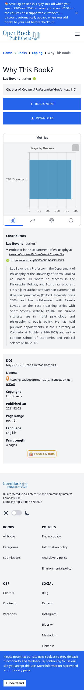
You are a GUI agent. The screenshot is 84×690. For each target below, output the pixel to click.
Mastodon (49, 635)
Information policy (55, 547)
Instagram (49, 614)
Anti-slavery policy (54, 557)
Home (7, 53)
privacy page (21, 670)
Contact (8, 593)
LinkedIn (48, 646)
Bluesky (47, 624)
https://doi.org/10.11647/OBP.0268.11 (32, 365)
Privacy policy (51, 536)
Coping (37, 53)
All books (9, 536)
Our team (9, 603)
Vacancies (10, 614)
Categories (10, 547)
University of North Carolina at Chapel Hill (36, 254)
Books (22, 53)
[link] (21, 34)
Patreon (47, 603)
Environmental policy (56, 568)
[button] (77, 13)
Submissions (12, 557)
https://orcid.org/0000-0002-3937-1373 (37, 260)
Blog (45, 593)
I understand (15, 683)
